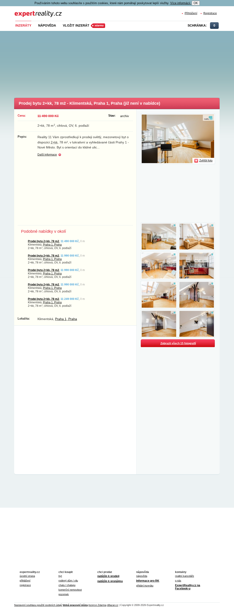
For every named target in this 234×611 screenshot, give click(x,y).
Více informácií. (180, 3)
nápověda (141, 576)
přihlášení (25, 580)
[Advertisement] (124, 63)
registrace (25, 585)
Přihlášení (191, 13)
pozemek (63, 594)
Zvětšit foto (206, 160)
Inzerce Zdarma (97, 605)
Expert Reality (23, 11)
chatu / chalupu (66, 585)
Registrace (210, 13)
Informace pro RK (147, 580)
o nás (178, 580)
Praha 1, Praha (52, 244)
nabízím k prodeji (108, 576)
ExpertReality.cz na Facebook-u (187, 587)
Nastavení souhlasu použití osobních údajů (38, 605)
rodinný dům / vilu (68, 580)
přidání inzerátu (144, 585)
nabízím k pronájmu (110, 581)
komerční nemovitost (70, 589)
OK (196, 3)
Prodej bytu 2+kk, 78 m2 (43, 241)
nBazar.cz (112, 605)
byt (60, 576)
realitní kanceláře (184, 576)
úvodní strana (27, 576)
